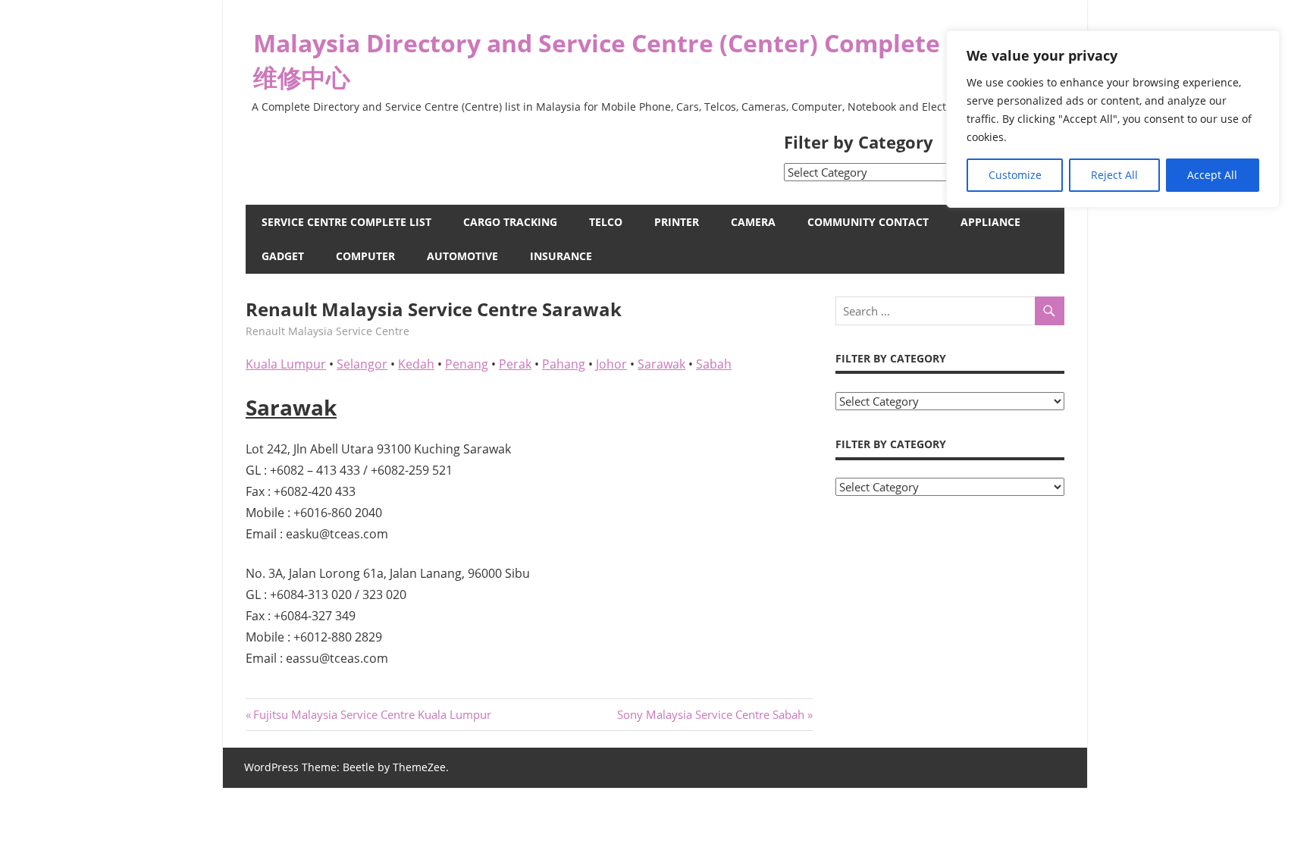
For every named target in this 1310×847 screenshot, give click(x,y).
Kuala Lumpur (286, 364)
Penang (466, 364)
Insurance (561, 256)
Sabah (714, 364)
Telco (605, 222)
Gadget (283, 256)
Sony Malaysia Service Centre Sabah (710, 714)
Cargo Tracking (510, 222)
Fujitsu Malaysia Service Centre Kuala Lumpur (371, 714)
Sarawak (661, 364)
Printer (676, 222)
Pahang (563, 364)
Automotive (462, 256)
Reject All (1114, 175)
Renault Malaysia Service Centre (327, 331)
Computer (365, 256)
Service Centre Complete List (346, 222)
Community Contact (868, 222)
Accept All (1212, 175)
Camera (753, 222)
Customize (1015, 175)
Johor (611, 364)
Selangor (362, 364)
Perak (515, 364)
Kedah (416, 364)
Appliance (990, 222)
